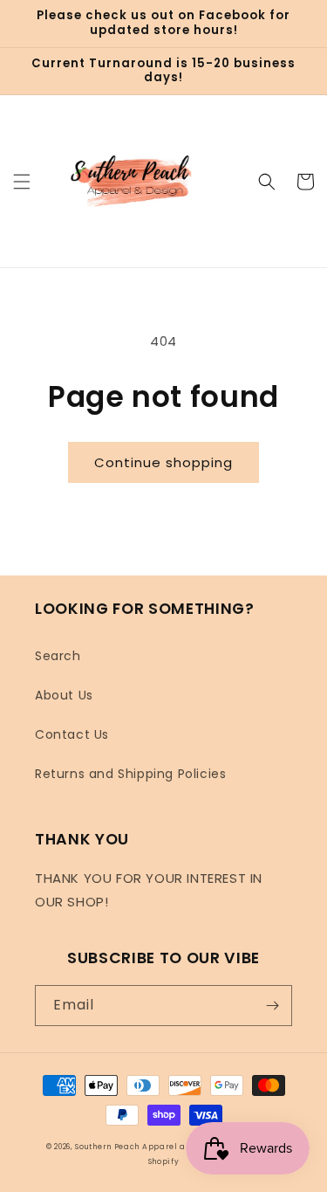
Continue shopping (163, 462)
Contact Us (72, 734)
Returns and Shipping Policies (130, 773)
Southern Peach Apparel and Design (151, 1146)
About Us (64, 695)
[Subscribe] (272, 1005)
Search (58, 656)
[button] (22, 181)
